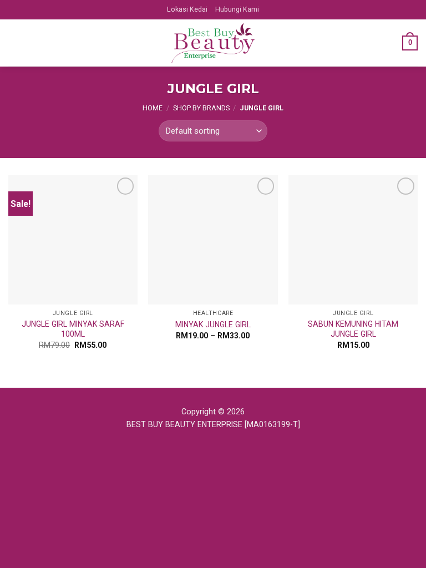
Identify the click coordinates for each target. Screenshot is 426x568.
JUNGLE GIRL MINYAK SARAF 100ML (73, 329)
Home (153, 108)
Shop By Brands (201, 108)
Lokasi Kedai (187, 9)
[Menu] (15, 43)
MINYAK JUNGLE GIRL (213, 324)
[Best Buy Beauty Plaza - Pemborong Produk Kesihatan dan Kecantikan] (213, 43)
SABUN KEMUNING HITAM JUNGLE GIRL (353, 329)
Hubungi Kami (237, 9)
